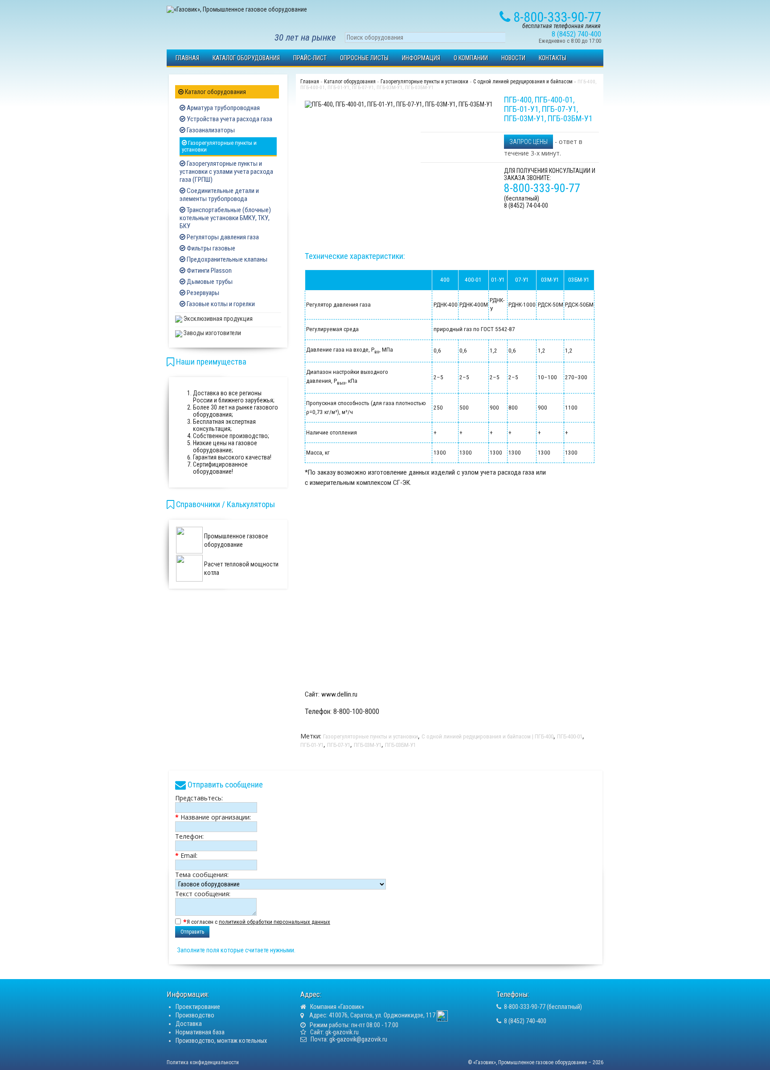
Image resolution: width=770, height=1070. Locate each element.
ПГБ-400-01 (569, 736)
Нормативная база (200, 1032)
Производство (195, 1015)
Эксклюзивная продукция (217, 318)
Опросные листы (364, 57)
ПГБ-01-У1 (312, 745)
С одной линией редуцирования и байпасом (523, 81)
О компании (471, 57)
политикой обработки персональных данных (274, 921)
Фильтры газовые (210, 248)
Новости (513, 57)
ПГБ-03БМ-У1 (400, 745)
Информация (421, 57)
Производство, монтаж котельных (221, 1040)
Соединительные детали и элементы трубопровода (219, 195)
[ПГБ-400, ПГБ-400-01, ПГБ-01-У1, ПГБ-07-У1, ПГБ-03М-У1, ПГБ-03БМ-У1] (399, 103)
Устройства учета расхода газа (228, 119)
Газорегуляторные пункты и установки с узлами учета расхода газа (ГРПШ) (226, 172)
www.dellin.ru (339, 694)
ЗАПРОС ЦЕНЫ (528, 141)
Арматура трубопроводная (222, 108)
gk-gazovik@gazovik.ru (358, 1039)
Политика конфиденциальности (203, 1062)
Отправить (192, 932)
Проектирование (198, 1006)
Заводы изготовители (211, 332)
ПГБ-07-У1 (338, 745)
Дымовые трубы (209, 282)
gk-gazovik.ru (342, 1032)
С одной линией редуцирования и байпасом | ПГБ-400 (487, 736)
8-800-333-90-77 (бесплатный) (543, 1006)
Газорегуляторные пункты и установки (219, 146)
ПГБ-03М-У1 (367, 745)
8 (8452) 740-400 (525, 1021)
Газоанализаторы (210, 130)
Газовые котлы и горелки (220, 304)
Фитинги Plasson (208, 270)
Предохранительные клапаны (226, 259)
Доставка (189, 1023)
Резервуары (202, 293)
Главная (187, 57)
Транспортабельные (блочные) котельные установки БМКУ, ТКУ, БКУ (225, 218)
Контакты (552, 57)
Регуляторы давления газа (222, 237)
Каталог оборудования (246, 57)
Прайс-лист (310, 57)
